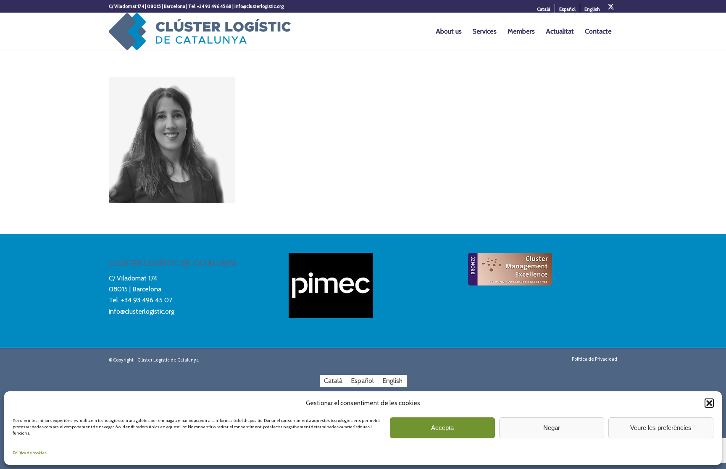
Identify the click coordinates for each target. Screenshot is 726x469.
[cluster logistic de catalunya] (200, 31)
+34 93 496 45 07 (146, 300)
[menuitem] (544, 9)
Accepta (442, 427)
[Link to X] (611, 6)
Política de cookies (30, 453)
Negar (551, 427)
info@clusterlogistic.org (141, 311)
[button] (709, 403)
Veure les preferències (661, 427)
